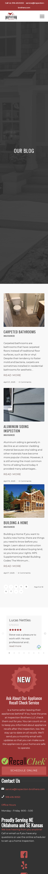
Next (45, 633)
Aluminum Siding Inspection (16, 428)
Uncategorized (9, 336)
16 (6, 591)
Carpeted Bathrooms (20, 331)
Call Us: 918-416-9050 (14, 3)
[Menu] (40, 16)
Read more (12, 375)
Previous (3, 633)
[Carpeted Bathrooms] (24, 310)
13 (16, 587)
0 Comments (25, 382)
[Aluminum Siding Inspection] (24, 405)
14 (21, 587)
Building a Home (16, 522)
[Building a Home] (24, 501)
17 (11, 591)
